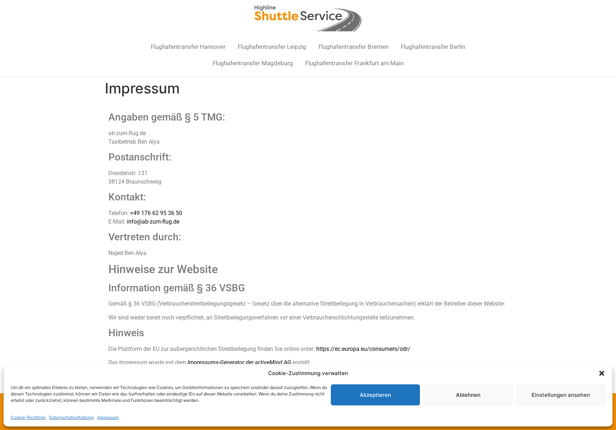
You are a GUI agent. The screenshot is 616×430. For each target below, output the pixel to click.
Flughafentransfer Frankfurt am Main (354, 63)
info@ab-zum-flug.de (153, 221)
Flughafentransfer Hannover (188, 46)
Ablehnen (468, 394)
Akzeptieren (375, 394)
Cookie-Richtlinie (28, 417)
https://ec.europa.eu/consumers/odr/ (363, 348)
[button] (601, 373)
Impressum (108, 417)
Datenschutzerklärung (71, 417)
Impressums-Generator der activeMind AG (239, 362)
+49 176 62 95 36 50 (156, 213)
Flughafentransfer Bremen (353, 46)
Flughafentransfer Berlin (433, 46)
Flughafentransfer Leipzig (272, 46)
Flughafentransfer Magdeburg (252, 63)
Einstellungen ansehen (561, 394)
